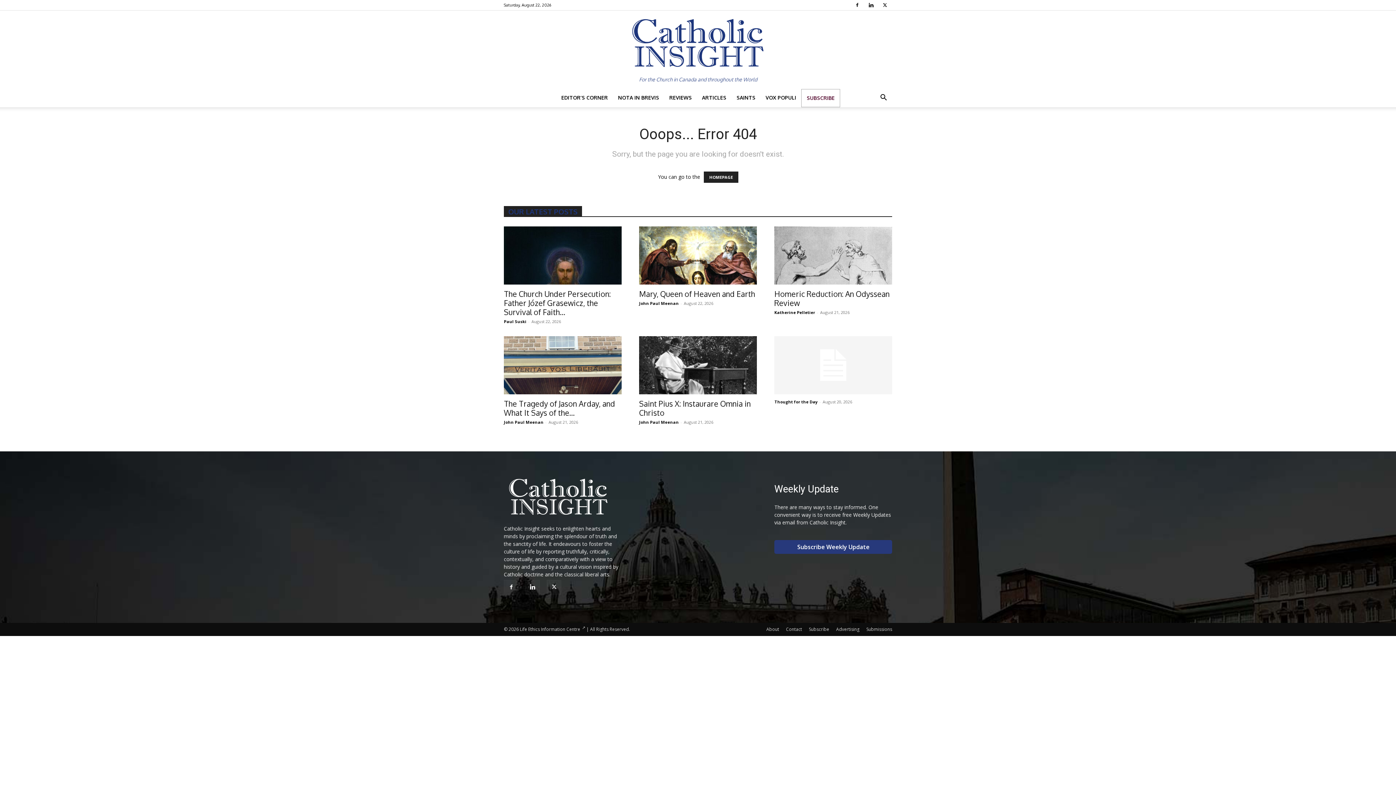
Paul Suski (515, 321)
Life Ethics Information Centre (550, 629)
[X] (885, 5)
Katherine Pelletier (794, 312)
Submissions (879, 629)
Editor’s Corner (584, 97)
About (772, 629)
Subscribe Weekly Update (833, 547)
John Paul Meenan (659, 303)
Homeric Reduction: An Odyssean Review (832, 298)
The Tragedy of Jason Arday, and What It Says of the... (559, 408)
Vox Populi (781, 97)
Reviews (680, 97)
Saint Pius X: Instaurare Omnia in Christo (695, 408)
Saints (746, 97)
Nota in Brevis (638, 97)
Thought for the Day (796, 401)
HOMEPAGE (721, 177)
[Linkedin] (872, 5)
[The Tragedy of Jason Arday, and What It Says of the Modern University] (563, 365)
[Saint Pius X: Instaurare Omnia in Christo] (698, 365)
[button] (883, 98)
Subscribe (821, 98)
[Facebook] (858, 5)
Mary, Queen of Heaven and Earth (697, 294)
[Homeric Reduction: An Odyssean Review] (833, 255)
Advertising (847, 629)
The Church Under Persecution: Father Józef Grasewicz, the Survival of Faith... (557, 303)
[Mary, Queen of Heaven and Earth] (698, 255)
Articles (714, 97)
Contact (794, 629)
